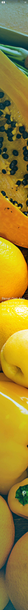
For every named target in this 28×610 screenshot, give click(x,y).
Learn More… (8, 314)
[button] (25, 2)
